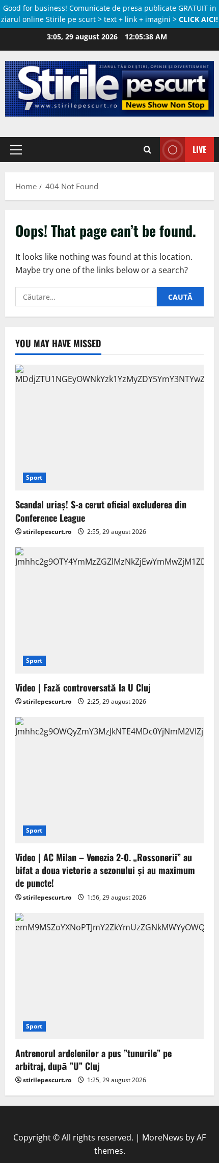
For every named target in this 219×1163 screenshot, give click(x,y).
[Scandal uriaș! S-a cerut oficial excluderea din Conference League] (109, 428)
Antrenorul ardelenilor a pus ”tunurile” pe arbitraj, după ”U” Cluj (93, 1059)
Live (199, 149)
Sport (34, 477)
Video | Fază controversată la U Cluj (83, 687)
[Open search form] (147, 150)
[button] (16, 150)
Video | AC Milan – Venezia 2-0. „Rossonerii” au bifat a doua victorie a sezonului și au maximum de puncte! (105, 870)
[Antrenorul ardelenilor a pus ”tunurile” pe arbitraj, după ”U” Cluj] (109, 976)
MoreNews (162, 1137)
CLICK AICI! (198, 19)
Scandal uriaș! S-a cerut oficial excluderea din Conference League (100, 511)
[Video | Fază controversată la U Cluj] (109, 610)
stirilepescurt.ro (47, 531)
